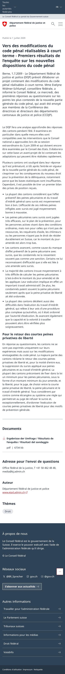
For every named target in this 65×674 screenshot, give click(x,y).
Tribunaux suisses (14, 626)
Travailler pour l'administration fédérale (26, 609)
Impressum (27, 669)
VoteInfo (9, 652)
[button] (60, 571)
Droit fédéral (11, 643)
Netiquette (38, 669)
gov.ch (33, 576)
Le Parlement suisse (15, 617)
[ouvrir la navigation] (60, 24)
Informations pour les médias (21, 635)
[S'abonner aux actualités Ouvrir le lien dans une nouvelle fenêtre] (54, 7)
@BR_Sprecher (14, 576)
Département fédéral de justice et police (27, 24)
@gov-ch (49, 576)
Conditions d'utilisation (12, 669)
